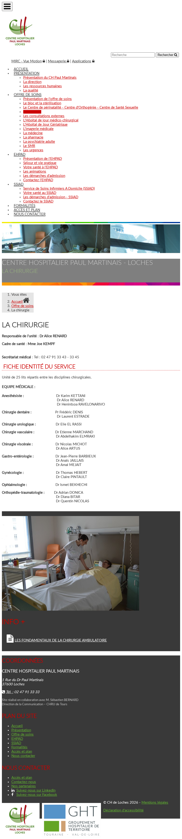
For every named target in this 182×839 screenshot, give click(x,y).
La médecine (33, 133)
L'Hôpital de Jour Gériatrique (45, 124)
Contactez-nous (23, 782)
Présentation (26, 73)
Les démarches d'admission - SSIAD (50, 197)
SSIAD (18, 184)
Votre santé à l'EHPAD (40, 167)
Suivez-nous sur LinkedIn (35, 790)
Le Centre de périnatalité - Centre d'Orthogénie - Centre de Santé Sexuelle (80, 107)
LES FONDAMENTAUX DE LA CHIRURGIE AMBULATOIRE (61, 640)
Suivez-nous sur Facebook (36, 795)
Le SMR (29, 146)
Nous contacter (30, 214)
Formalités (24, 205)
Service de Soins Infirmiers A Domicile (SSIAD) (59, 188)
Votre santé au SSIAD (39, 193)
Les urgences (33, 150)
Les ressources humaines (42, 86)
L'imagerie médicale (38, 129)
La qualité (30, 90)
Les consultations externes (43, 116)
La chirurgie (32, 112)
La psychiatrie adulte (39, 141)
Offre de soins (27, 95)
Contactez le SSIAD (38, 201)
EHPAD (19, 154)
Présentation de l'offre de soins (47, 99)
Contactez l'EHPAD (38, 180)
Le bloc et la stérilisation (42, 103)
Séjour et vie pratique (39, 163)
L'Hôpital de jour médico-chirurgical (50, 120)
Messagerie (57, 61)
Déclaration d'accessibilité (123, 810)
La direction (32, 82)
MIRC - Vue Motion (26, 61)
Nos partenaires (23, 786)
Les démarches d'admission (44, 176)
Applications (81, 61)
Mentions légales (154, 802)
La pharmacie (33, 137)
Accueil (21, 69)
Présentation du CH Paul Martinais (50, 77)
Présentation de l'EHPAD (42, 159)
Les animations (34, 171)
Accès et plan (27, 210)
